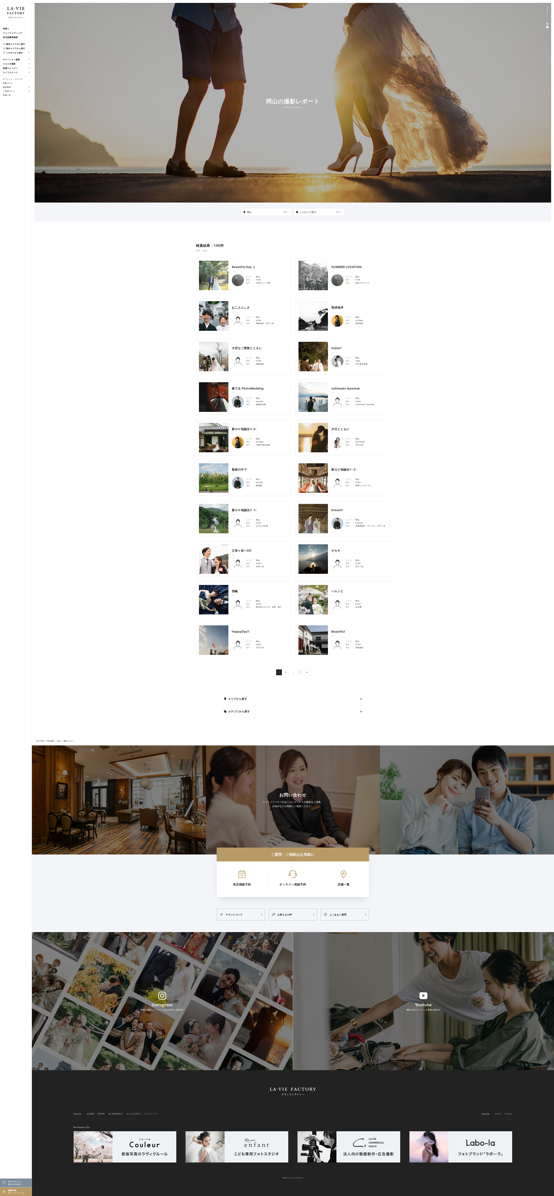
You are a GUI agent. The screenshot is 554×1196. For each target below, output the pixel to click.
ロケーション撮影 (11, 59)
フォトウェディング (12, 33)
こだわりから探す (14, 52)
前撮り (6, 28)
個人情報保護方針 (115, 1114)
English (498, 1114)
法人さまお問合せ (134, 1114)
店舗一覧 (7, 95)
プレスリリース (151, 1114)
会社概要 (90, 1114)
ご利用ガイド (9, 91)
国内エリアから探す (15, 44)
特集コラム (8, 83)
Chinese (508, 1114)
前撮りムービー (10, 68)
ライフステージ (10, 72)
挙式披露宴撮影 (10, 37)
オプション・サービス (13, 79)
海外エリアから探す (15, 48)
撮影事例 (7, 87)
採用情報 (101, 1114)
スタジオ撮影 (9, 64)
